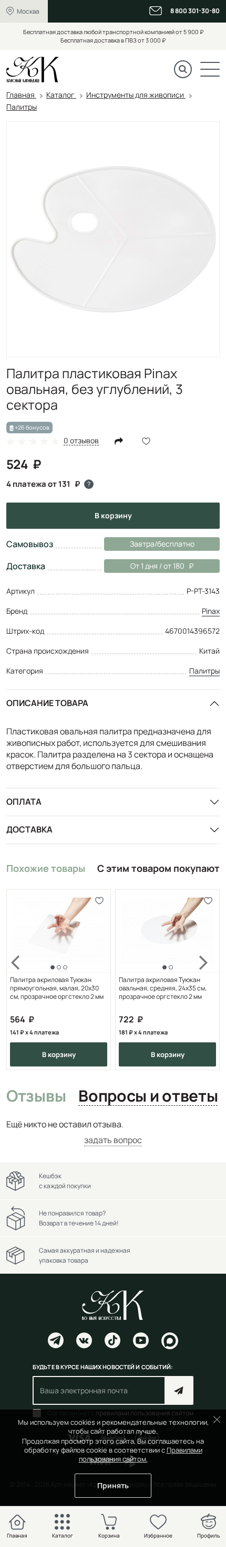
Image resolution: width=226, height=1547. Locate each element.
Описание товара (47, 703)
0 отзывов (81, 440)
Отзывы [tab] (36, 1096)
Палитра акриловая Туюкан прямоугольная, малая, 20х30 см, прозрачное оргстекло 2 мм (57, 988)
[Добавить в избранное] (99, 901)
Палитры (204, 671)
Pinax (211, 611)
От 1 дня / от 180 (144, 566)
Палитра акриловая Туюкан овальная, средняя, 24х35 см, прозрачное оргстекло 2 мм (163, 988)
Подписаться (179, 1390)
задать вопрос (113, 1140)
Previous (22, 980)
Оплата (24, 801)
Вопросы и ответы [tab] (148, 1096)
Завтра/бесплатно (162, 544)
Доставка (29, 829)
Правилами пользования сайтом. (140, 1454)
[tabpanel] (113, 1132)
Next (204, 980)
